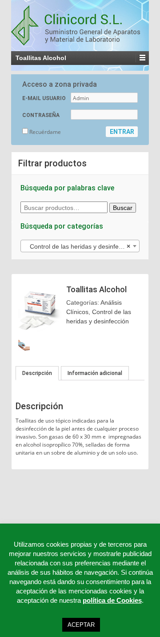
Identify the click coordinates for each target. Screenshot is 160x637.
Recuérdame (44, 132)
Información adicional (95, 373)
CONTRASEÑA (41, 115)
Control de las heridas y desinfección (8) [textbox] (81, 246)
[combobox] (80, 246)
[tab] (37, 373)
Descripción (37, 373)
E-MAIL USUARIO (44, 98)
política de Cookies (112, 600)
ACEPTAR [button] (81, 624)
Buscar (122, 207)
